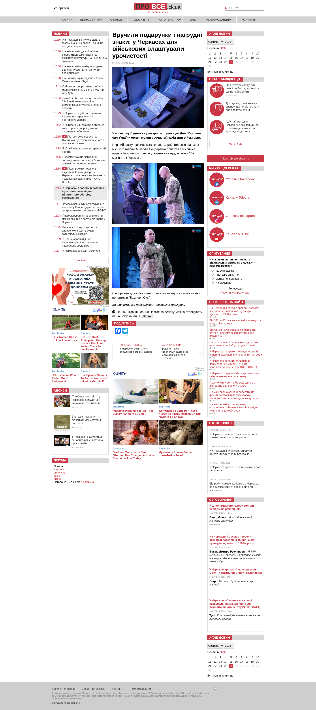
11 (209, 57)
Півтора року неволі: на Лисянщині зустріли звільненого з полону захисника (83, 140)
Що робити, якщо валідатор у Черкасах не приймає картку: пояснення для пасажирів (234, 487)
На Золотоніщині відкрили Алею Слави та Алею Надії (82, 79)
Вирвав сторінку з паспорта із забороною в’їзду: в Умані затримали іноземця (80, 230)
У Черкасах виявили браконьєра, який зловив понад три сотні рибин (233, 436)
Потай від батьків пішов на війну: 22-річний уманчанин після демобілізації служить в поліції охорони (83, 103)
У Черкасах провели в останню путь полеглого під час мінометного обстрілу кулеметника (83, 192)
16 (236, 57)
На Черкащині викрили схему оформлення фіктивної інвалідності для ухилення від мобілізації (234, 407)
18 (246, 57)
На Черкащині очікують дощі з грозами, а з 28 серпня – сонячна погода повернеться (82, 43)
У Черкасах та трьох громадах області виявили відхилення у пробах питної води (235, 353)
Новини (67, 19)
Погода (60, 460)
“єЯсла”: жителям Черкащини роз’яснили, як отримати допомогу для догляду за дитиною (242, 126)
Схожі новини (221, 423)
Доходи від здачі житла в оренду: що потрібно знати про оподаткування (242, 106)
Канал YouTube (237, 234)
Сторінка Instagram (240, 216)
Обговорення (220, 499)
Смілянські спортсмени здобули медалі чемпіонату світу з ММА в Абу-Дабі (83, 90)
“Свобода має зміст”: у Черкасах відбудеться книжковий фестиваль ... (87, 400)
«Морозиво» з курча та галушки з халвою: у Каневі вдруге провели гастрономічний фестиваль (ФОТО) (84, 207)
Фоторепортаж (169, 19)
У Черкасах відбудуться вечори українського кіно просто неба (87, 440)
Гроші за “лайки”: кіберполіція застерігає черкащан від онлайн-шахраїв (174, 353)
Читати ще (235, 143)
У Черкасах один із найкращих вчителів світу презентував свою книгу (234, 375)
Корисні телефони (63, 688)
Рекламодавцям (218, 19)
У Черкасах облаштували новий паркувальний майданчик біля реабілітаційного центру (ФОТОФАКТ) (233, 364)
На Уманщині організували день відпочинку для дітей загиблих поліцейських (82, 69)
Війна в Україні (91, 19)
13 (220, 57)
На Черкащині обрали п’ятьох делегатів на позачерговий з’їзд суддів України (234, 344)
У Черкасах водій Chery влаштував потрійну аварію (136, 350)
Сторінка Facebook (240, 179)
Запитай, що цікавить (235, 158)
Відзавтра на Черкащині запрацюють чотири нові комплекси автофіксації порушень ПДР (232, 332)
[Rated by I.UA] (222, 691)
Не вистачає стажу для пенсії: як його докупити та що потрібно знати (242, 88)
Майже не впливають (228, 278)
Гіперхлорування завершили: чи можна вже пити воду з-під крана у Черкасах (83, 219)
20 (257, 57)
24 (225, 61)
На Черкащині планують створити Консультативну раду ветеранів (230, 452)
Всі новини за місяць (220, 71)
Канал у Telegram (239, 197)
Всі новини (80, 260)
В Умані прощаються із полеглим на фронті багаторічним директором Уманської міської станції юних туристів (234, 395)
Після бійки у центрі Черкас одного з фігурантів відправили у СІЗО (232, 384)
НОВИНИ (60, 33)
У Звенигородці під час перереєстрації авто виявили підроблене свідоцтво (80, 242)
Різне (192, 19)
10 (257, 53)
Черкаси (62, 8)
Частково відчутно (227, 274)
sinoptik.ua (87, 481)
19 (252, 57)
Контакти (249, 19)
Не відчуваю (223, 282)
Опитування (219, 253)
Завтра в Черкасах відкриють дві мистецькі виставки (87, 420)
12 (215, 57)
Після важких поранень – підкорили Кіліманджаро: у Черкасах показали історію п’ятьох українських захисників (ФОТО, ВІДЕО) (84, 175)
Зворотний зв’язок (93, 688)
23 (220, 61)
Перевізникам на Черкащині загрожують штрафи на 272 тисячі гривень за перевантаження (83, 160)
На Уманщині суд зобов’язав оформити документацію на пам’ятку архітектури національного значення (84, 56)
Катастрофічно (224, 270)
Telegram (147, 316)
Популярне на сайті (226, 302)
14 (225, 57)
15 (231, 57)
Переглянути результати (235, 292)
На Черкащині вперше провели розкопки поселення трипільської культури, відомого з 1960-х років (234, 311)
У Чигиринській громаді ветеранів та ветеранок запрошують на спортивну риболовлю (83, 128)
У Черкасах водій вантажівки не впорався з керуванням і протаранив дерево (82, 116)
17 (241, 57)
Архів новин (219, 33)
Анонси (116, 19)
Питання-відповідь (225, 79)
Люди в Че (141, 19)
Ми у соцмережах (224, 168)
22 (215, 61)
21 (209, 61)
